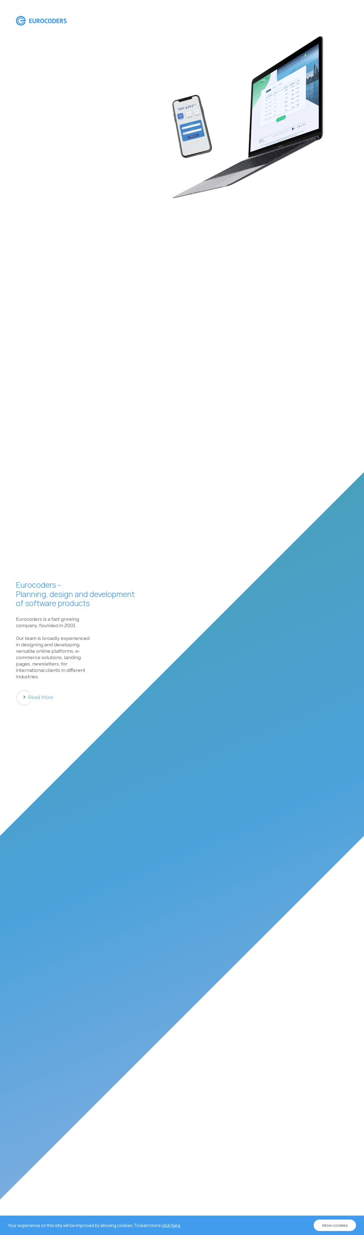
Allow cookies (335, 1225)
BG (335, 21)
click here (171, 1225)
